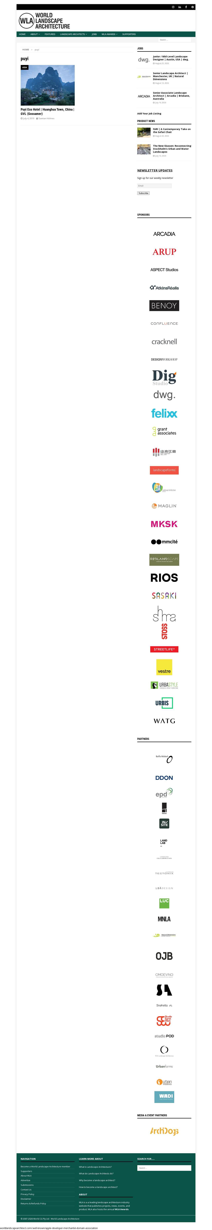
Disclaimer (26, 1198)
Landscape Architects (72, 34)
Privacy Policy (27, 1194)
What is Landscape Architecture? (95, 1166)
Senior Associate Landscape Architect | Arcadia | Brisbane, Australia (171, 95)
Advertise (25, 1180)
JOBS (94, 34)
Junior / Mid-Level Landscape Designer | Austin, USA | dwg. (171, 58)
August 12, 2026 (162, 83)
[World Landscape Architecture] (44, 29)
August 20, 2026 (162, 136)
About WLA (26, 1175)
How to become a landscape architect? (98, 1187)
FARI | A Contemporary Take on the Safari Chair (172, 130)
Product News (146, 121)
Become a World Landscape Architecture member (45, 1166)
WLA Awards (108, 34)
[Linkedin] (180, 7)
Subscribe (143, 193)
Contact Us (26, 1189)
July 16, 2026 (160, 102)
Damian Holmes (46, 118)
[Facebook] (186, 7)
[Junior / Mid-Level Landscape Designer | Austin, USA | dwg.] (144, 60)
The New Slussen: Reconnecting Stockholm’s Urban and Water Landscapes (172, 148)
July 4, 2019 (28, 118)
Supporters (129, 34)
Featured (50, 34)
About (34, 34)
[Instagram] (173, 7)
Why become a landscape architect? (97, 1180)
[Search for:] (174, 39)
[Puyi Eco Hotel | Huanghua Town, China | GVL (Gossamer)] (48, 85)
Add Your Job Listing (149, 113)
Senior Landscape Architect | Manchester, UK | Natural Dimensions (170, 76)
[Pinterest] (192, 7)
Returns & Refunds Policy (33, 1203)
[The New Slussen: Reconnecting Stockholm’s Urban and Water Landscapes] (144, 149)
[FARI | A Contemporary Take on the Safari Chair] (144, 133)
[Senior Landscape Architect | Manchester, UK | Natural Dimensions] (144, 77)
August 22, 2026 (162, 63)
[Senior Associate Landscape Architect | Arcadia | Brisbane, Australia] (144, 96)
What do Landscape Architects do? (96, 1173)
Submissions (27, 1184)
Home (22, 34)
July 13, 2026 (160, 155)
